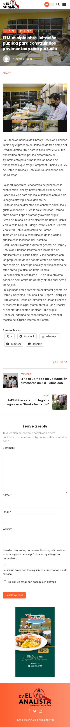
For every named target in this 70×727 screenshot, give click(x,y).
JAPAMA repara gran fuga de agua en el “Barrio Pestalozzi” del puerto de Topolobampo (28, 402)
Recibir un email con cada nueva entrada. (32, 581)
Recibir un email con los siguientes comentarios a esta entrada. (35, 572)
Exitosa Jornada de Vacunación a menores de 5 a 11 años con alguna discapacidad (44, 381)
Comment (9, 447)
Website (7, 529)
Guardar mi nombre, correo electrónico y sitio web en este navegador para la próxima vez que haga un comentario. (34, 554)
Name (7, 495)
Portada (25, 31)
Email (7, 512)
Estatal (9, 31)
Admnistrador (23, 58)
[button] (64, 87)
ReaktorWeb (47, 719)
